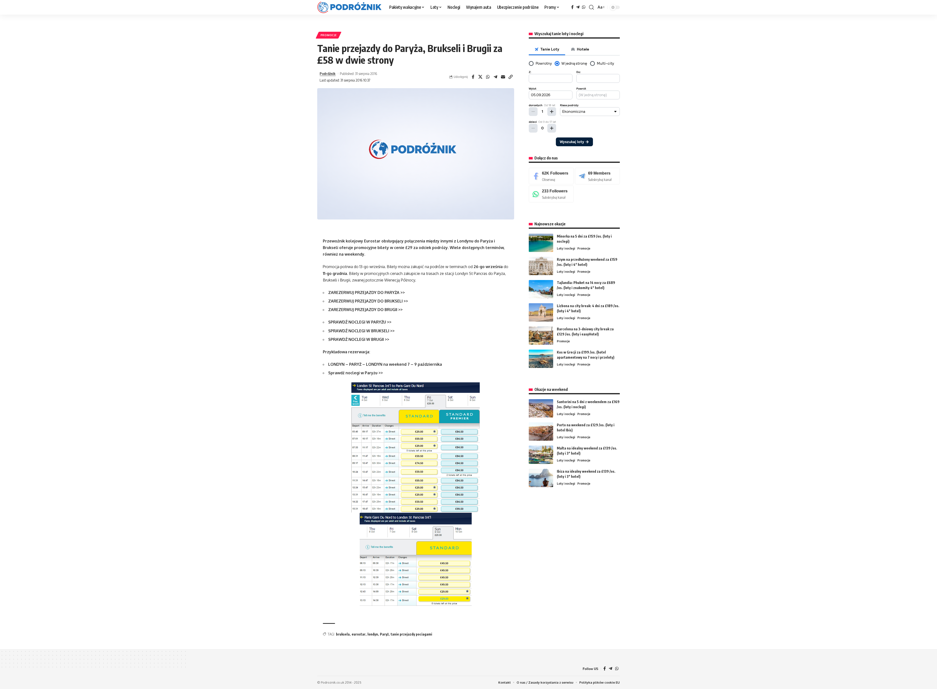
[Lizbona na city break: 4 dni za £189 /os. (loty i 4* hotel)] (541, 312)
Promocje (329, 35)
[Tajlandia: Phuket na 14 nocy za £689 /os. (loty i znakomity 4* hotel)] (541, 289)
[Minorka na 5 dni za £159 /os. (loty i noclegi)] (541, 243)
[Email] (503, 77)
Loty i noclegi (566, 248)
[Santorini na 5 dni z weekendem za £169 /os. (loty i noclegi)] (541, 408)
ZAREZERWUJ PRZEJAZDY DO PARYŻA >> (366, 292)
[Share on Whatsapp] (488, 77)
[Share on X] (480, 77)
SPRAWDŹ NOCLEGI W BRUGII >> (358, 339)
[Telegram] (578, 7)
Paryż (384, 634)
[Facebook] (572, 7)
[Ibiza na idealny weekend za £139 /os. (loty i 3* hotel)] (541, 478)
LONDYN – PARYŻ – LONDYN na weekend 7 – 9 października (385, 364)
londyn (372, 634)
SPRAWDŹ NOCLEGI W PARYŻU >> (359, 322)
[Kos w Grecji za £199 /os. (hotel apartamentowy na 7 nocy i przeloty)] (541, 359)
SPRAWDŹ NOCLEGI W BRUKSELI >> (361, 330)
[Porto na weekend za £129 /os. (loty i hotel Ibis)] (541, 431)
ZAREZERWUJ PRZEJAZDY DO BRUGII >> (365, 309)
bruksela (343, 634)
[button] (591, 7)
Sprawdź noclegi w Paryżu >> (355, 372)
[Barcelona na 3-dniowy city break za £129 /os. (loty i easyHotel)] (541, 335)
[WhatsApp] (584, 7)
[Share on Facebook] (472, 77)
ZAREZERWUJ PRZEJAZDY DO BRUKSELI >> (368, 301)
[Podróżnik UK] (349, 7)
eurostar (359, 634)
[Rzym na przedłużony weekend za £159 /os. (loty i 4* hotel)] (541, 266)
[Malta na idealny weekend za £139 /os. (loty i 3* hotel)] (541, 455)
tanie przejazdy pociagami (411, 634)
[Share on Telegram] (495, 77)
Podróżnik (328, 73)
